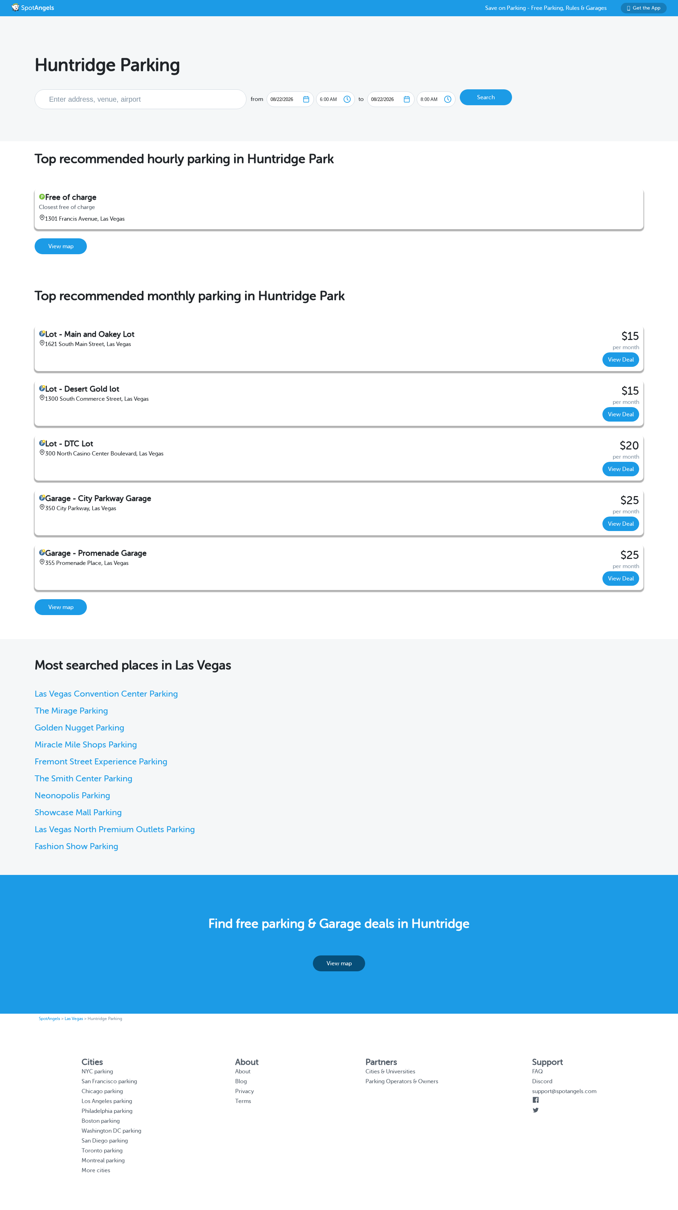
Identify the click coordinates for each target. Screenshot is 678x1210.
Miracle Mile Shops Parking (86, 745)
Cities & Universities (390, 1071)
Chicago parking (102, 1091)
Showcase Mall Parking (78, 812)
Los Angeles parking (107, 1101)
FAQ (537, 1071)
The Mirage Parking (71, 711)
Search (486, 97)
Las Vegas (74, 1019)
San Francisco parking (109, 1081)
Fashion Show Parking (76, 846)
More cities (96, 1170)
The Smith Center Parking (83, 778)
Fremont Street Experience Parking (101, 762)
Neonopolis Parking (72, 795)
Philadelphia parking (107, 1111)
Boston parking (101, 1121)
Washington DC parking (111, 1131)
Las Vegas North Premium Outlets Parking (115, 829)
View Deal (621, 360)
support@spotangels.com (564, 1091)
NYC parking (97, 1071)
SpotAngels (49, 1019)
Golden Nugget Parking (79, 728)
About (242, 1071)
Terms (243, 1101)
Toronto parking (102, 1151)
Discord (542, 1081)
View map (60, 246)
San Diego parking (105, 1141)
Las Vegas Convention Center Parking (106, 694)
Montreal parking (103, 1160)
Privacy (244, 1091)
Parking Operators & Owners (401, 1081)
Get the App (646, 8)
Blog (241, 1081)
